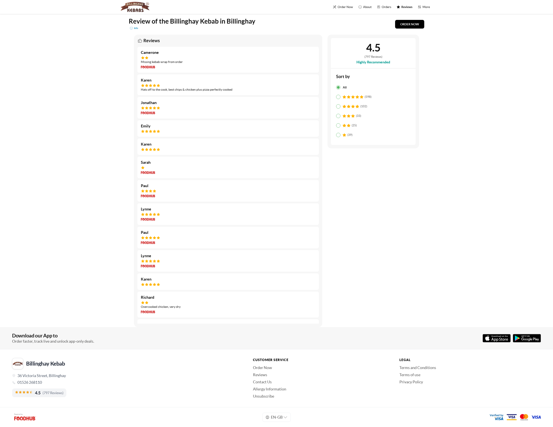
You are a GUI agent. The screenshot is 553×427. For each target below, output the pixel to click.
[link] (126, 382)
